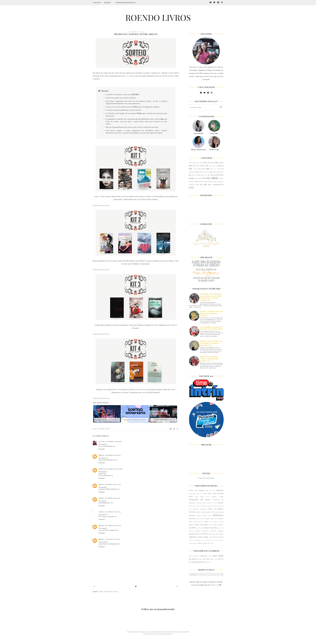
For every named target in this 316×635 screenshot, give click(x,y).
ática (212, 543)
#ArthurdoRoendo (194, 162)
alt (207, 490)
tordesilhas (197, 540)
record (205, 534)
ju (222, 559)
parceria (194, 175)
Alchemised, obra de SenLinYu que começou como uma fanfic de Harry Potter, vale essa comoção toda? (211, 297)
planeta (198, 531)
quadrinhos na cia (195, 534)
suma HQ (212, 537)
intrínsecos (192, 518)
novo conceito (201, 524)
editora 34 (199, 506)
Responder (102, 449)
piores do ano (205, 175)
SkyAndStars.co (167, 634)
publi (196, 178)
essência (204, 506)
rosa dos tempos (218, 534)
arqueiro (219, 490)
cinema (220, 163)
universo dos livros (211, 540)
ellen (207, 559)
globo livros (211, 512)
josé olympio (205, 518)
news (221, 172)
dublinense (192, 506)
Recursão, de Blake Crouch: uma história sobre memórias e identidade (211, 314)
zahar (209, 543)
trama (202, 540)
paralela (192, 527)
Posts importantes (125, 2)
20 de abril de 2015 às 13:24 (113, 512)
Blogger (185, 632)
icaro (215, 559)
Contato (97, 2)
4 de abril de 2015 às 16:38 (114, 441)
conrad (215, 503)
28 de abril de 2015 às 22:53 (113, 525)
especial (220, 166)
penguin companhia (210, 528)
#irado (191, 490)
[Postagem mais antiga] (177, 586)
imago (210, 515)
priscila (202, 562)
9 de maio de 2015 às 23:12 (112, 539)
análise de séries (208, 163)
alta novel (212, 490)
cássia (200, 559)
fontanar (196, 509)
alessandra (203, 556)
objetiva (220, 525)
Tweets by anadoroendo (206, 478)
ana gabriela (193, 559)
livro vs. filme (215, 169)
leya (216, 518)
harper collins (202, 515)
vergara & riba (193, 543)
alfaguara (202, 490)
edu (204, 559)
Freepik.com (214, 585)
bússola (214, 496)
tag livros (220, 537)
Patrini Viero (102, 469)
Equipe (107, 2)
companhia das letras (199, 499)
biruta (207, 496)
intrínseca (218, 515)
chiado (221, 496)
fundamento (203, 509)
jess (219, 559)
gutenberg (220, 512)
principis (220, 531)
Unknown (101, 455)
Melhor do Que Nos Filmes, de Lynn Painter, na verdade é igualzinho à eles (211, 343)
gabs (211, 559)
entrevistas (212, 165)
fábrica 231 (212, 509)
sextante (200, 537)
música (215, 172)
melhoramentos (198, 521)
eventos (195, 169)
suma (206, 537)
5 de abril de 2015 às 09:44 (113, 484)
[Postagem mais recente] (94, 586)
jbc (198, 518)
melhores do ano (204, 172)
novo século (213, 525)
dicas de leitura (198, 166)
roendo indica (203, 181)
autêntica (204, 493)
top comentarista (215, 184)
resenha (206, 178)
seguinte (192, 537)
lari (190, 562)
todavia (191, 540)
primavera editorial (209, 531)
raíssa (207, 562)
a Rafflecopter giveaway (101, 205)
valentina (220, 540)
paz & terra (200, 528)
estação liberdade (212, 506)
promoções (104, 429)
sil (210, 562)
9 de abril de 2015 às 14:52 (112, 498)
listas (203, 169)
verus (199, 543)
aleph (196, 490)
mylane (195, 562)
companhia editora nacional (203, 503)
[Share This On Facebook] (170, 429)
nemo (206, 522)
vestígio (204, 543)
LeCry (127, 76)
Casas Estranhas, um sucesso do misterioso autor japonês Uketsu (211, 328)
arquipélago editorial (195, 493)
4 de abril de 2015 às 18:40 (113, 455)
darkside (220, 503)
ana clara (218, 555)
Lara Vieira (102, 441)
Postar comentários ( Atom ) (108, 591)
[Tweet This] (174, 429)
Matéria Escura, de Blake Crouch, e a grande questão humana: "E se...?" (209, 359)
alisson (210, 556)
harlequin (192, 515)
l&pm (212, 518)
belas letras (212, 493)
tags (201, 184)
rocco (210, 534)
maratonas (192, 172)
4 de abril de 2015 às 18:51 (114, 469)
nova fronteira (213, 521)
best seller (199, 496)
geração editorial (201, 512)
